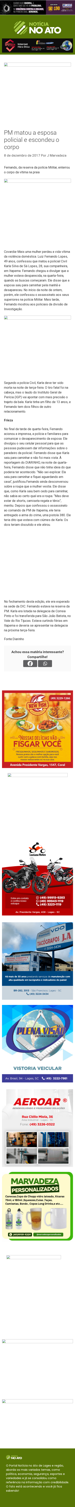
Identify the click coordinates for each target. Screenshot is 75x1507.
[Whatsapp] (45, 663)
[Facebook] (30, 663)
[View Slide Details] (37, 7)
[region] (37, 7)
